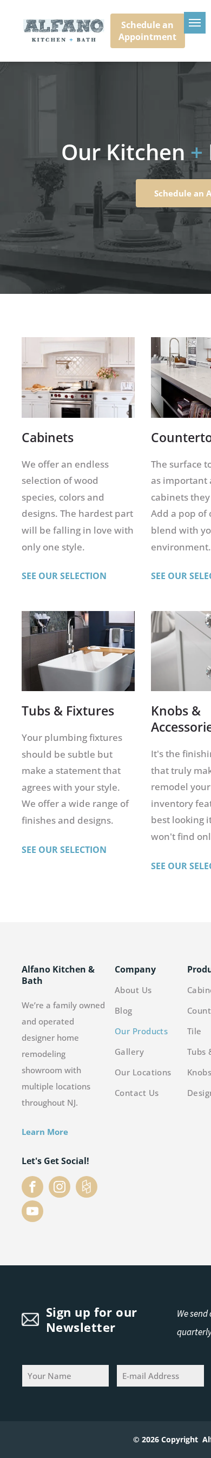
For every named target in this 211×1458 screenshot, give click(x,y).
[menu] (195, 23)
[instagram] (59, 1188)
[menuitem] (156, 992)
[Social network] (86, 1188)
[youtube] (32, 1212)
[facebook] (32, 1188)
